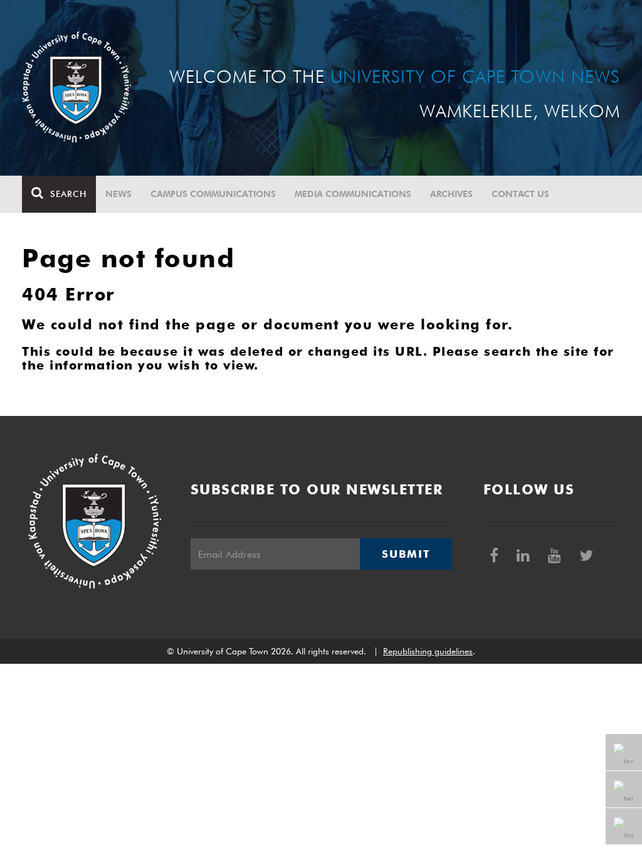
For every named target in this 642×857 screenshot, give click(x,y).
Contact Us (520, 194)
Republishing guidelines (428, 651)
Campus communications (213, 194)
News (118, 194)
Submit (405, 554)
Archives (451, 194)
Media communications (353, 194)
